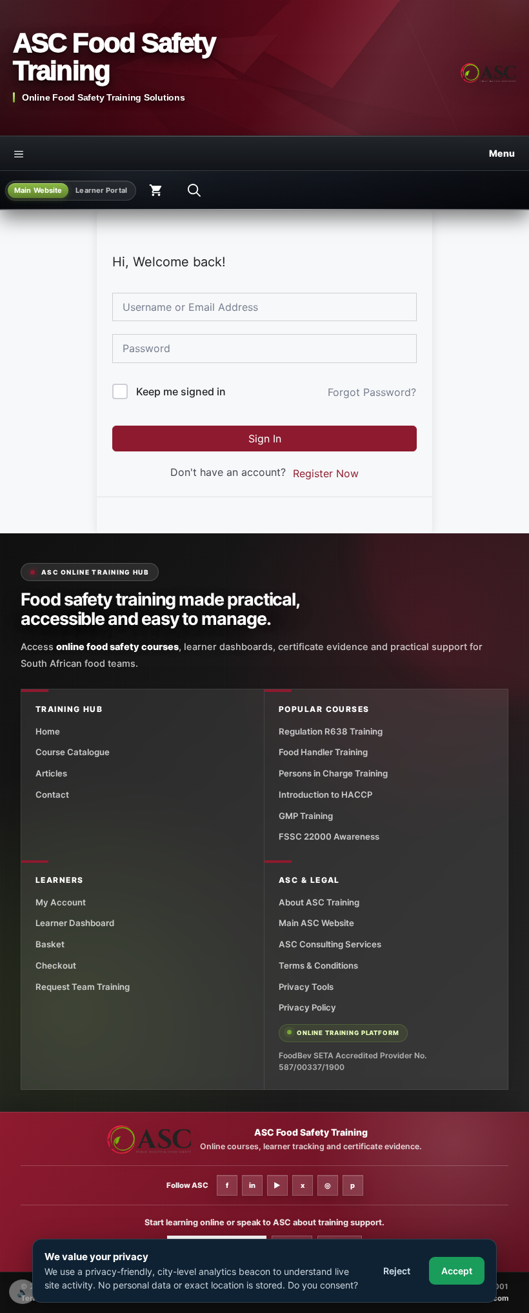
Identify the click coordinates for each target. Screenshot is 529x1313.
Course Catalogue (72, 752)
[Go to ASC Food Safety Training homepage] (488, 73)
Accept (456, 1270)
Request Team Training (82, 987)
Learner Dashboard (74, 923)
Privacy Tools (306, 987)
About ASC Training (319, 902)
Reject (396, 1270)
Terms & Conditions (318, 965)
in (252, 1185)
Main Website (38, 190)
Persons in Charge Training (333, 773)
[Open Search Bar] (194, 190)
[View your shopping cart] (155, 190)
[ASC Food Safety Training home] (149, 1139)
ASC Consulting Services (330, 944)
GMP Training (306, 816)
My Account (60, 902)
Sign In (264, 438)
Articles (51, 773)
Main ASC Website (316, 923)
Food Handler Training (323, 752)
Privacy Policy (307, 1007)
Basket (50, 944)
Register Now (326, 473)
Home (47, 731)
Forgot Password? (372, 392)
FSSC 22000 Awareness (329, 836)
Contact (52, 794)
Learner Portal (101, 190)
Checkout (55, 965)
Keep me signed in (181, 391)
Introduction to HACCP (325, 794)
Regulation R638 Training (331, 731)
